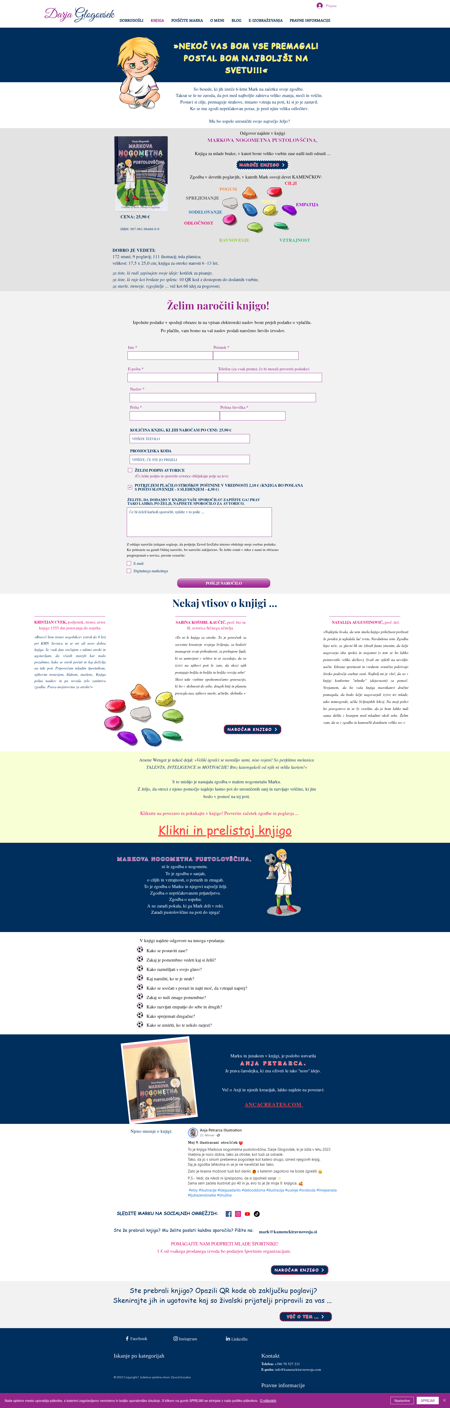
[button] (310, 20)
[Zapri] (444, 1400)
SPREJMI (428, 1400)
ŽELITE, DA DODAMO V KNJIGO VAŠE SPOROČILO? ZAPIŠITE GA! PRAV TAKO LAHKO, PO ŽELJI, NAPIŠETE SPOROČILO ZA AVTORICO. (193, 501)
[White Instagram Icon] (176, 1338)
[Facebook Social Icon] (229, 1214)
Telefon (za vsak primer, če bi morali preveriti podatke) (263, 369)
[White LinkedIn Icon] (228, 1338)
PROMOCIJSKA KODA (151, 451)
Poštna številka (232, 407)
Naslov (136, 389)
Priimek (220, 347)
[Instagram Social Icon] (238, 1214)
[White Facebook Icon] (127, 1338)
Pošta (134, 407)
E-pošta (134, 369)
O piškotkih (268, 1400)
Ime (131, 347)
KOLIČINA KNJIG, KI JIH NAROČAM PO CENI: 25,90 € (181, 430)
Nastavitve (402, 1400)
